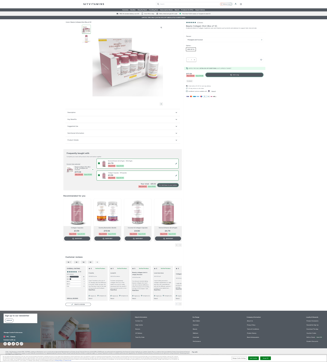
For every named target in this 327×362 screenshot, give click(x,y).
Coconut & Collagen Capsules (138, 227)
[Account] (235, 4)
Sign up (9, 320)
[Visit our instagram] (5, 343)
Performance (197, 341)
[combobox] (194, 4)
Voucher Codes (311, 333)
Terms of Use (67, 360)
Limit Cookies (253, 358)
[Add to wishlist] (261, 59)
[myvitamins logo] (94, 4)
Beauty (195, 329)
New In (177, 10)
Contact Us (138, 321)
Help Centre (139, 325)
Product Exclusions (312, 321)
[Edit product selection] (176, 163)
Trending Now (153, 10)
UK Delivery (138, 333)
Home (68, 22)
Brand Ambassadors (253, 337)
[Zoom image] (161, 27)
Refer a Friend (314, 337)
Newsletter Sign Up (312, 325)
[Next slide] (181, 223)
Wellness (195, 333)
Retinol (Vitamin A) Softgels (168, 227)
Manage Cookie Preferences (13, 332)
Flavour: (188, 36)
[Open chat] (21, 343)
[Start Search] (158, 4)
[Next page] (180, 304)
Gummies (125, 10)
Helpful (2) (115, 296)
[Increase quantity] (194, 60)
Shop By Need (142, 10)
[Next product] (180, 245)
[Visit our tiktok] (13, 343)
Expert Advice (200, 10)
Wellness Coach (227, 4)
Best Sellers (196, 321)
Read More (92, 289)
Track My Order (140, 337)
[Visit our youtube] (17, 343)
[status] (191, 60)
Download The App (312, 329)
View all (213, 91)
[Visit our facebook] (9, 343)
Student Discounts (312, 341)
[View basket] (240, 4)
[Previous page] (176, 304)
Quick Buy (78, 238)
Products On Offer (187, 10)
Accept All (265, 358)
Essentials (196, 337)
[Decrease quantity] (188, 60)
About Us (250, 321)
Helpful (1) (93, 296)
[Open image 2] (86, 38)
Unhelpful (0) (102, 295)
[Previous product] (176, 245)
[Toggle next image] (161, 104)
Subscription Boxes (166, 10)
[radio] (191, 49)
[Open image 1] (86, 29)
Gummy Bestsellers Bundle (107, 227)
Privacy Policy (251, 325)
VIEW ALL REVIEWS (72, 298)
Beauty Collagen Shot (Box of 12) (81, 22)
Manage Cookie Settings (239, 358)
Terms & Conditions (253, 329)
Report (90, 298)
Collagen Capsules (77, 227)
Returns (137, 329)
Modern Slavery (251, 333)
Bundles (133, 10)
